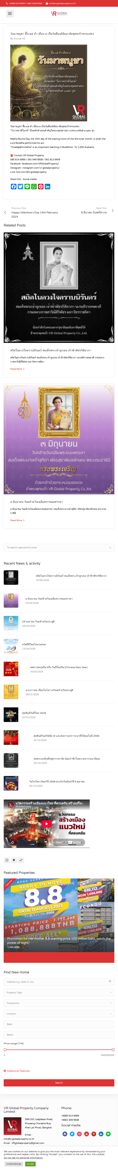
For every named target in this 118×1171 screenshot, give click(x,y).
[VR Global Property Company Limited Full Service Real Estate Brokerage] (59, 13)
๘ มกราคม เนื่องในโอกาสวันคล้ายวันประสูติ (49, 690)
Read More (16, 369)
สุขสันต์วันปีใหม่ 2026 (34, 713)
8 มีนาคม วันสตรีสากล (94, 210)
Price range (14, 1043)
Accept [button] (30, 1164)
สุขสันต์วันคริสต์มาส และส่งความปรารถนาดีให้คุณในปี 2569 (66, 735)
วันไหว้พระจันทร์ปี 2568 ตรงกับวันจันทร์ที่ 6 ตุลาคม (57, 781)
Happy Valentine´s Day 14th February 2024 (34, 212)
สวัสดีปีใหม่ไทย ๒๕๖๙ (34, 644)
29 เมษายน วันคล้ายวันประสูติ (38, 621)
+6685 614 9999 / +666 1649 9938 (25, 3)
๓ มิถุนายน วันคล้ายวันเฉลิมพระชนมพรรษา (36, 502)
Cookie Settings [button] (13, 1164)
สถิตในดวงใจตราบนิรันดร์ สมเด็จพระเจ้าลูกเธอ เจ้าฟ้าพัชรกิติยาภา (50, 350)
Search (59, 1082)
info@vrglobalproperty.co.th (62, 3)
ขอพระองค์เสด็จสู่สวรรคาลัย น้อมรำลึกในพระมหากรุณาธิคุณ (67, 758)
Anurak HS (19, 38)
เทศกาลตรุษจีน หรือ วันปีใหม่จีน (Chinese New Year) (58, 667)
